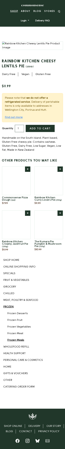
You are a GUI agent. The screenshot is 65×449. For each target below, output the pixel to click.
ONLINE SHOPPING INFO (19, 267)
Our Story (53, 426)
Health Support (14, 353)
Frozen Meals (15, 340)
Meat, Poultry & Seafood (20, 300)
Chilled (8, 293)
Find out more (14, 117)
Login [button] (24, 21)
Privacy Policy (48, 431)
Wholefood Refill (16, 347)
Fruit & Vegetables (16, 280)
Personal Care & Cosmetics (23, 360)
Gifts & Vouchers (15, 373)
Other (7, 380)
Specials (9, 273)
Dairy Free (8, 74)
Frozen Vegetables (19, 327)
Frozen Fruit (14, 320)
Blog (37, 11)
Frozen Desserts (17, 313)
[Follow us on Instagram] (28, 441)
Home (7, 367)
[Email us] (48, 441)
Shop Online (13, 426)
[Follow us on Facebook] (18, 441)
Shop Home (11, 260)
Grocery (9, 287)
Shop (14, 11)
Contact (25, 431)
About (25, 11)
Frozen (8, 307)
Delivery (34, 426)
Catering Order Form (19, 387)
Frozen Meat (15, 333)
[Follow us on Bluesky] (38, 441)
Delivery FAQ (42, 21)
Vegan (25, 74)
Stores (49, 11)
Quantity (7, 128)
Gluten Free (43, 74)
